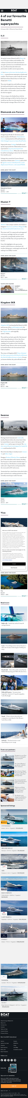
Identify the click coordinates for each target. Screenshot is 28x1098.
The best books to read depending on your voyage (10, 741)
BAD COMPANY (6, 893)
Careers (3, 1027)
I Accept (14, 563)
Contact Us (4, 1025)
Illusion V (3, 273)
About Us (3, 1023)
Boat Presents (4, 1051)
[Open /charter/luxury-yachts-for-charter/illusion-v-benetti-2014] (7, 289)
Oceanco (3, 873)
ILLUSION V (17, 286)
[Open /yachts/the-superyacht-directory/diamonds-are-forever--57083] (14, 179)
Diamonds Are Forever (6, 188)
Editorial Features (6, 692)
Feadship (3, 919)
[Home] (14, 11)
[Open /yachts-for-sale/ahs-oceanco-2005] (14, 861)
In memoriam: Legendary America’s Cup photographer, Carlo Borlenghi (12, 694)
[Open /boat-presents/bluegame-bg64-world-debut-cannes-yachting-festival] (7, 789)
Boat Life (3, 1049)
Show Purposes (14, 567)
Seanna (2, 499)
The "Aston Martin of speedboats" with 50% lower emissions (20, 765)
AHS (2, 871)
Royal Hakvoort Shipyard (7, 1005)
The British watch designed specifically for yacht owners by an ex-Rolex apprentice (20, 798)
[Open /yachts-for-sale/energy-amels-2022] (14, 930)
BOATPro (16, 1043)
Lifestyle (3, 740)
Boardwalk (4, 670)
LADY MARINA (6, 917)
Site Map (16, 1047)
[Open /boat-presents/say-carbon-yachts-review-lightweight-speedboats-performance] (7, 765)
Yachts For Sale (5, 1043)
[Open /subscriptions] (10, 1068)
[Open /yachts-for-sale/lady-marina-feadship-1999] (14, 907)
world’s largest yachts (17, 327)
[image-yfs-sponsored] (4, 823)
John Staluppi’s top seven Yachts (13, 141)
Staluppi (13, 144)
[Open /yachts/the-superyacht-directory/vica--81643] (14, 581)
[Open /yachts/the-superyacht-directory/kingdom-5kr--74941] (14, 373)
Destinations (4, 1047)
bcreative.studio (18, 1049)
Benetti (3, 190)
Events (15, 1041)
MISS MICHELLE (7, 848)
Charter (3, 1045)
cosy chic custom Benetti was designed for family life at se (14, 446)
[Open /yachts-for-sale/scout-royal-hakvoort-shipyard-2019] (14, 993)
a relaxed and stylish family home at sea (12, 229)
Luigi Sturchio (6, 331)
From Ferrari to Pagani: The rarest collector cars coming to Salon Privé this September (20, 773)
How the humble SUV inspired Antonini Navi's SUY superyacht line (21, 781)
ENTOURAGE (5, 826)
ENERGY (4, 939)
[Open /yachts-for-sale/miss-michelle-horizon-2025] (14, 839)
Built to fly (4, 623)
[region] (14, 549)
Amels (3, 828)
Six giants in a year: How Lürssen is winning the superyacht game (20, 757)
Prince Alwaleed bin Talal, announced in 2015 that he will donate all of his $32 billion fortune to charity (14, 355)
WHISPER (4, 980)
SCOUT (3, 1003)
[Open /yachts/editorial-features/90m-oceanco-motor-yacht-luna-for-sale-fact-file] (14, 636)
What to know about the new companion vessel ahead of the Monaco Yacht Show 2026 (12, 718)
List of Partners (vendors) (7, 560)
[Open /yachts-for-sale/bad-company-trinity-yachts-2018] (14, 883)
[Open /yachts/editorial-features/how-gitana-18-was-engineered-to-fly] (14, 613)
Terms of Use (4, 1029)
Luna (3, 646)
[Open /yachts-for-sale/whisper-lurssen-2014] (14, 971)
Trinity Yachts (4, 895)
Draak (3, 716)
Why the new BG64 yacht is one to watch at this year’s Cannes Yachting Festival (20, 790)
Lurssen (3, 982)
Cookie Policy (4, 1031)
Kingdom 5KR (4, 382)
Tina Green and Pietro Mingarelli (15, 227)
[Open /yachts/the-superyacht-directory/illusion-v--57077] (14, 264)
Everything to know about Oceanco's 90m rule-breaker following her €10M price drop (13, 647)
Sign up (14, 1086)
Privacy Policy (4, 1033)
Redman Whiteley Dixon (13, 457)
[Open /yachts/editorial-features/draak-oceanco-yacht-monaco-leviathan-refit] (14, 706)
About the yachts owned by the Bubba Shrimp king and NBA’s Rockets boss (13, 670)
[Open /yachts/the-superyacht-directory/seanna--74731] (14, 489)
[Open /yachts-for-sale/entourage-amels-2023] (14, 816)
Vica (2, 591)
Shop (15, 1045)
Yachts (2, 1041)
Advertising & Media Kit (7, 1020)
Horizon (3, 850)
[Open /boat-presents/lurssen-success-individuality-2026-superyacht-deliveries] (7, 757)
